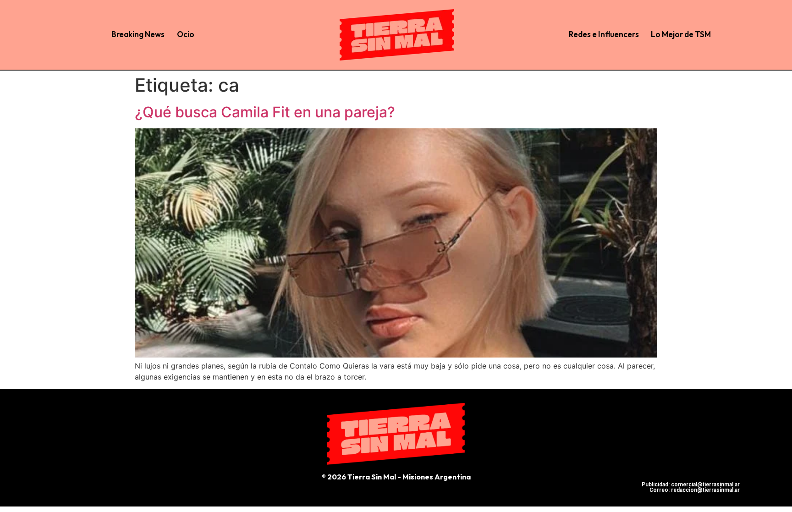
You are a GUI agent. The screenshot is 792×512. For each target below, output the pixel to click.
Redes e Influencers (604, 34)
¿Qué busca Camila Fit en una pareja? (265, 112)
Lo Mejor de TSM (681, 34)
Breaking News (138, 34)
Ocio (185, 34)
